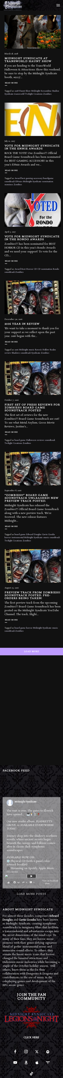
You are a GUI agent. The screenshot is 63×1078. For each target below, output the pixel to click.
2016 (17, 349)
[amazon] (26, 1063)
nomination (47, 181)
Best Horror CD (29, 269)
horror (8, 537)
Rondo (56, 269)
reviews (40, 440)
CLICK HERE (31, 1037)
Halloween (31, 440)
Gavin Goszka (48, 534)
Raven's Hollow (42, 349)
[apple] (37, 1063)
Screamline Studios (50, 91)
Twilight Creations (34, 94)
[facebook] (15, 1053)
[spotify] (47, 1053)
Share (47, 883)
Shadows (16, 353)
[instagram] (26, 1053)
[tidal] (47, 1063)
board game (20, 440)
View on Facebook (50, 881)
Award (18, 178)
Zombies (47, 94)
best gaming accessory (31, 178)
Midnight (35, 91)
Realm (53, 349)
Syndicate (9, 94)
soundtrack (10, 272)
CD (39, 269)
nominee (9, 184)
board (17, 628)
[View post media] (31, 876)
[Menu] (57, 5)
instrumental (17, 537)
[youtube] (15, 1064)
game (23, 628)
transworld (19, 94)
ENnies (18, 181)
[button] (22, 882)
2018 (16, 91)
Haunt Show (25, 91)
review (8, 353)
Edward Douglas (33, 534)
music (31, 349)
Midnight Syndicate (32, 181)
